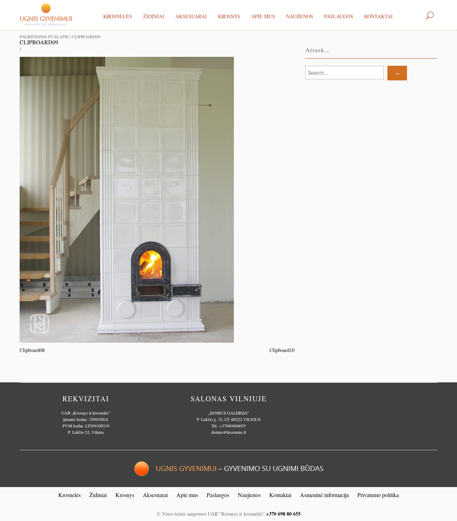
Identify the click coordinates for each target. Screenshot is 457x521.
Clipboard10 (282, 350)
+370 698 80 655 (283, 513)
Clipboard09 (39, 42)
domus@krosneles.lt (228, 432)
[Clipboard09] (127, 198)
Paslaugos (338, 16)
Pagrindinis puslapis (44, 36)
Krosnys (229, 16)
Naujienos (299, 16)
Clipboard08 (32, 350)
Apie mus (263, 16)
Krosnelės (117, 16)
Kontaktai (378, 16)
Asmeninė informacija (324, 494)
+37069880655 (233, 425)
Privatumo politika (378, 494)
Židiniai (153, 16)
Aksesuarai (191, 16)
